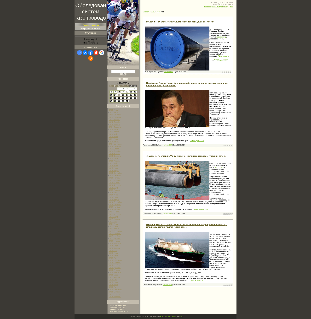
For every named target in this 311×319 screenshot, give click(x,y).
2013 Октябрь (115, 117)
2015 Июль (113, 168)
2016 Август (114, 200)
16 (123, 95)
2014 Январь (114, 124)
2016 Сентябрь (115, 202)
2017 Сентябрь (115, 231)
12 (135, 92)
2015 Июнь (113, 166)
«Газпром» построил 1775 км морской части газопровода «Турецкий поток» (186, 156)
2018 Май (113, 251)
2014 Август (114, 141)
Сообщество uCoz (117, 307)
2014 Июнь (113, 137)
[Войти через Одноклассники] (90, 58)
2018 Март (113, 246)
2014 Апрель (114, 132)
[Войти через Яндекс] (96, 52)
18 (131, 95)
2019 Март (113, 275)
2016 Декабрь (115, 209)
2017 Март (113, 217)
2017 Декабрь (115, 238)
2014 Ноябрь (114, 149)
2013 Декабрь (115, 122)
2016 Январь (114, 183)
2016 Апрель (114, 190)
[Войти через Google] (101, 52)
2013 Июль (113, 110)
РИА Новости (223, 56)
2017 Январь (114, 212)
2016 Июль (113, 197)
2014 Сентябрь (115, 144)
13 (111, 95)
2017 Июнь (113, 224)
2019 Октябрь (115, 292)
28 (115, 101)
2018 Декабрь (115, 268)
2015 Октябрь (115, 175)
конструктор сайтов (168, 316)
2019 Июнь (113, 282)
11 (131, 92)
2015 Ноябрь (114, 178)
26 (135, 98)
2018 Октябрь (115, 263)
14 (115, 95)
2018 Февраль (115, 243)
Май (158, 12)
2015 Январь (114, 154)
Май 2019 (123, 83)
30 (123, 101)
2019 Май (113, 280)
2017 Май (113, 221)
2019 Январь (114, 270)
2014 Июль (113, 139)
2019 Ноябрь (114, 294)
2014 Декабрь (115, 151)
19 (135, 95)
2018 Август (114, 258)
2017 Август (114, 229)
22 (119, 98)
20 (111, 98)
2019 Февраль (115, 272)
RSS (231, 6)
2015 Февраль (115, 156)
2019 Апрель (114, 277)
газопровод (221, 37)
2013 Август (114, 112)
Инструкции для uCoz (119, 311)
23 (123, 98)
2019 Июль (113, 285)
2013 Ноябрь (114, 120)
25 (131, 98)
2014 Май (113, 134)
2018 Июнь (113, 253)
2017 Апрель (114, 219)
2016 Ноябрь (114, 207)
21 (115, 98)
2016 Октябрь (115, 204)
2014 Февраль (115, 127)
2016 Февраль (115, 185)
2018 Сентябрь (115, 260)
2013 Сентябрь (115, 115)
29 (119, 101)
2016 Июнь (113, 195)
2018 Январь (114, 241)
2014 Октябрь (115, 146)
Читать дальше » (221, 60)
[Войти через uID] (79, 52)
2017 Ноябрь (114, 236)
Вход (226, 6)
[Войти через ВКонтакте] (85, 52)
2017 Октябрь (115, 234)
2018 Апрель (114, 248)
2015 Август (114, 171)
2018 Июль (113, 255)
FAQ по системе (117, 309)
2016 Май (113, 192)
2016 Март (113, 188)
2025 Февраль (115, 297)
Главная (207, 6)
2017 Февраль (115, 214)
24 (127, 98)
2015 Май (113, 163)
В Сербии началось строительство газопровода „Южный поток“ (180, 22)
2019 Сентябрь (115, 289)
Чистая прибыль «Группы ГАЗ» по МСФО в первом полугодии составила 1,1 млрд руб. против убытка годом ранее (186, 225)
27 (111, 101)
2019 (153, 12)
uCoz (181, 316)
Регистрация (217, 6)
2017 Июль (113, 226)
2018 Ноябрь (114, 265)
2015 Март (113, 158)
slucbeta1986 (168, 72)
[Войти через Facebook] (90, 52)
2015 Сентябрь (115, 173)
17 (127, 95)
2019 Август (114, 287)
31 (127, 101)
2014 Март (113, 129)
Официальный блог (118, 305)
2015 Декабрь (115, 180)
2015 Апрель (114, 161)
